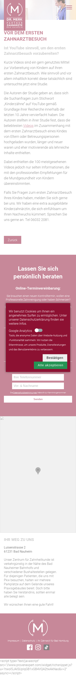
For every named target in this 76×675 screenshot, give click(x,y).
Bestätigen (55, 357)
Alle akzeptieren (50, 365)
